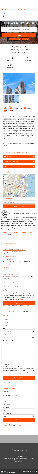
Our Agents (6, 267)
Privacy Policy (22, 299)
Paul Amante (19, 450)
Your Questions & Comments (11, 341)
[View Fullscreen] (5, 183)
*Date (4, 328)
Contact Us (6, 264)
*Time (4, 334)
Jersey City (25, 232)
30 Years (7, 395)
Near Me (25, 39)
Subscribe (19, 303)
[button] (19, 35)
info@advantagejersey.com (9, 9)
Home (4, 232)
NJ (14, 232)
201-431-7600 (21, 9)
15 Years (14, 395)
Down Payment (7, 407)
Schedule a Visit (27, 311)
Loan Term (6, 391)
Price (4, 401)
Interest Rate (7, 413)
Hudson (18, 232)
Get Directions (19, 206)
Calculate (19, 420)
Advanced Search (14, 39)
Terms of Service (9, 382)
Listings (10, 232)
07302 (31, 232)
